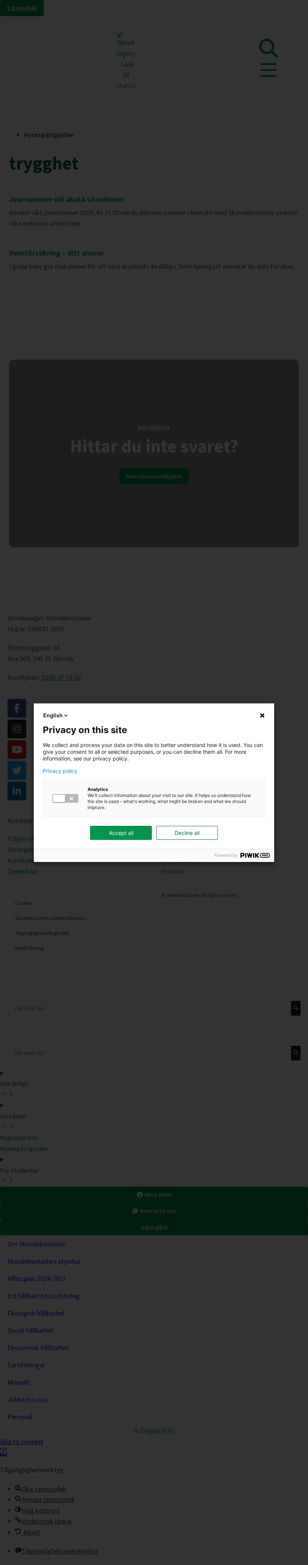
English (53, 715)
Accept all (121, 833)
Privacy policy (60, 771)
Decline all (187, 833)
